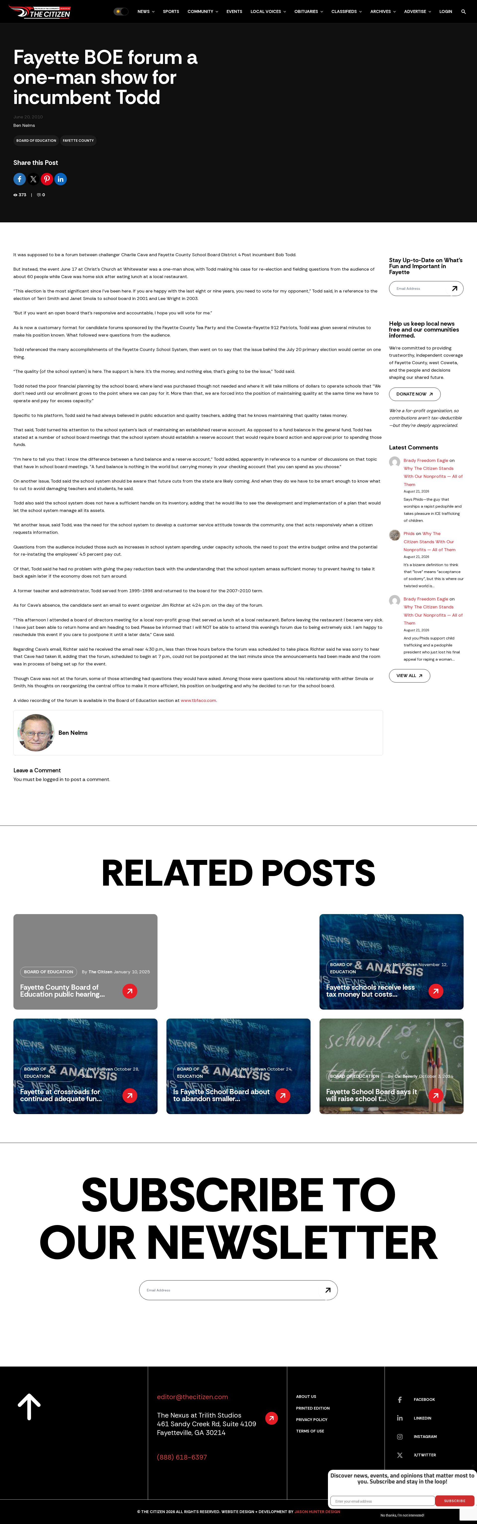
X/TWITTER (425, 1455)
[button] (152, 11)
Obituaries (306, 11)
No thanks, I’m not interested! (402, 1515)
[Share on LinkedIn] (60, 179)
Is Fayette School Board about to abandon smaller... (221, 1095)
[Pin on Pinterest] (47, 179)
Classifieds (344, 11)
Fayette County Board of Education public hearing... (62, 991)
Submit (455, 288)
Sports (171, 11)
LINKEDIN (422, 1418)
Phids (409, 534)
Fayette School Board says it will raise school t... (371, 1095)
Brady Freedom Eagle (426, 460)
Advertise (415, 11)
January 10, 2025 (132, 972)
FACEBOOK (424, 1399)
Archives (380, 11)
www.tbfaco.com (198, 700)
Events (234, 11)
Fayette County (78, 140)
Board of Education (36, 140)
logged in (53, 779)
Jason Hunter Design (317, 1511)
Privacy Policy (311, 1419)
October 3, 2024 (436, 1076)
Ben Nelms (24, 125)
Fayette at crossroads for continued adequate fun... (61, 1095)
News (144, 11)
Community (200, 11)
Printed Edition (313, 1408)
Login (445, 11)
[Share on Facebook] (20, 179)
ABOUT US (306, 1396)
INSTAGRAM (425, 1436)
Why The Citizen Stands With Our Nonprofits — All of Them (433, 476)
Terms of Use (310, 1431)
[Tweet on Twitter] (34, 179)
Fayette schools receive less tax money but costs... (370, 991)
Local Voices (266, 11)
